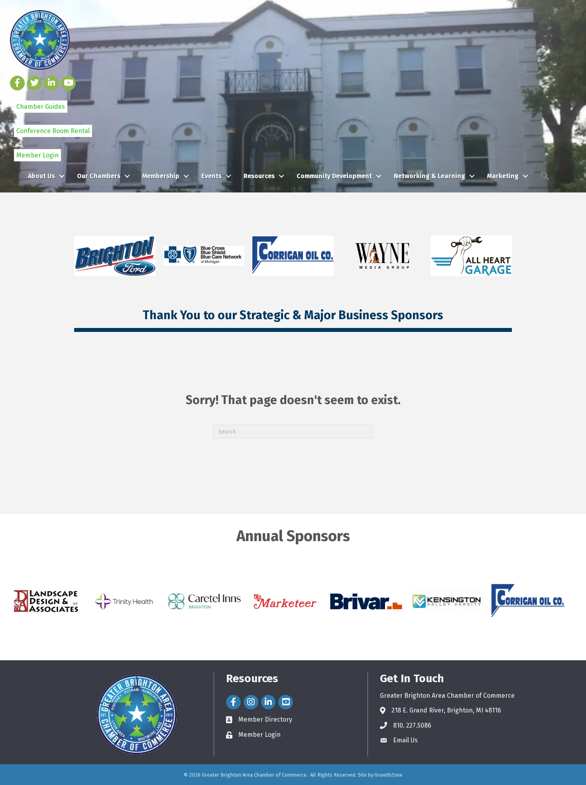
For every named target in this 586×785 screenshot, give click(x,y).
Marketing (503, 176)
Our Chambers (98, 176)
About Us (41, 176)
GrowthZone (388, 775)
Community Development (334, 176)
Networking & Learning (429, 176)
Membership (160, 176)
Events (211, 176)
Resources (259, 176)
